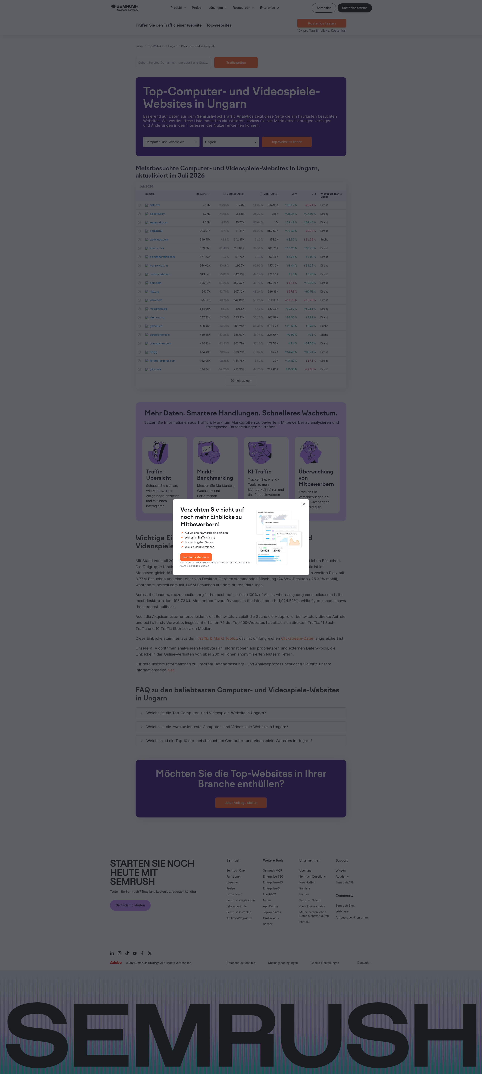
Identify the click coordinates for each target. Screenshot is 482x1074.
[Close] (304, 504)
